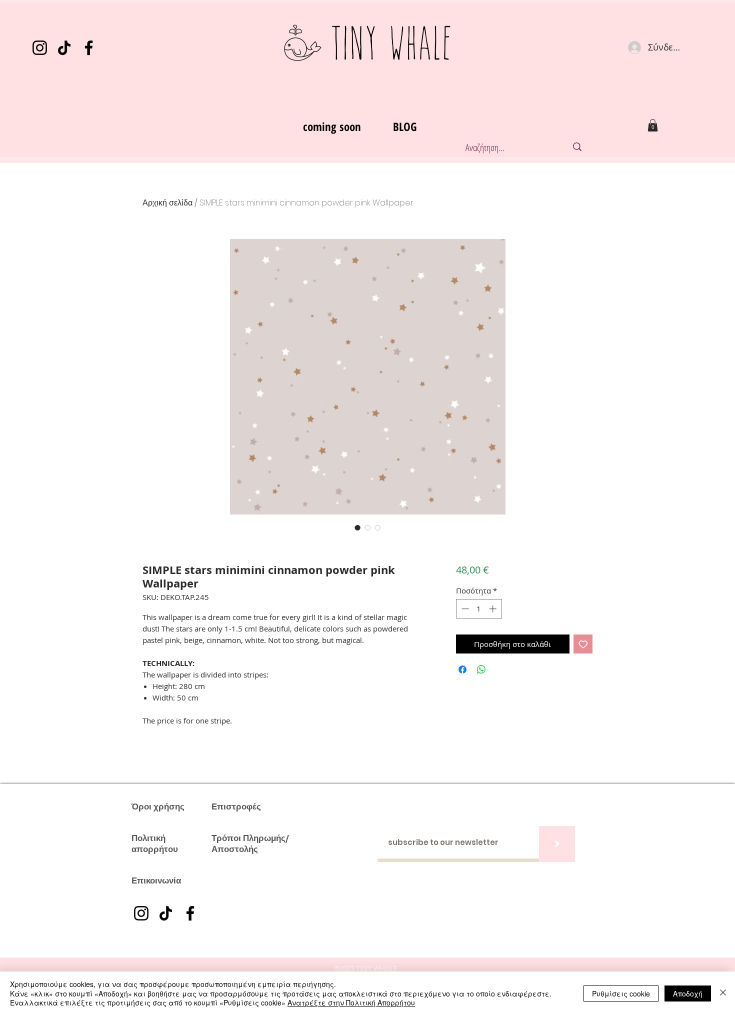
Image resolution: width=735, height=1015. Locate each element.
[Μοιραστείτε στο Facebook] (462, 670)
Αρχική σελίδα (167, 202)
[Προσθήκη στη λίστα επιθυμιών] (583, 644)
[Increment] (493, 609)
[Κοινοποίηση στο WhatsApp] (482, 670)
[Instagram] (40, 48)
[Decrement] (464, 609)
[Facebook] (88, 48)
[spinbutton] (478, 609)
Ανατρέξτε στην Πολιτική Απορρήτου (351, 1003)
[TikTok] (64, 48)
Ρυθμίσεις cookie (621, 993)
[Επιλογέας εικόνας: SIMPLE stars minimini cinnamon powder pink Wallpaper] (357, 527)
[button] (653, 125)
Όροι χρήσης (158, 806)
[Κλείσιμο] (723, 993)
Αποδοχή (687, 993)
